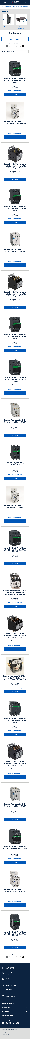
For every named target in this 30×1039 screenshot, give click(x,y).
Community (5, 1011)
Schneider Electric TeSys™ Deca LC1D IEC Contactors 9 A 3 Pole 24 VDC (15, 848)
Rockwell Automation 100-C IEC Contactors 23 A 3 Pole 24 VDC (15, 890)
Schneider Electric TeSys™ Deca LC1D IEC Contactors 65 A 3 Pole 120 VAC (15, 934)
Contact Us (8, 974)
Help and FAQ (9, 991)
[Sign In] (25, 2)
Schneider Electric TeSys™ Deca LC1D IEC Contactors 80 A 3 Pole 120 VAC (15, 720)
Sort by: (3, 51)
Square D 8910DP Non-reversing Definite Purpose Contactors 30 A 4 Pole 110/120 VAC (15, 635)
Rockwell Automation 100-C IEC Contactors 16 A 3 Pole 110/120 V (15, 805)
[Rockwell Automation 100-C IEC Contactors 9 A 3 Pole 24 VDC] (15, 495)
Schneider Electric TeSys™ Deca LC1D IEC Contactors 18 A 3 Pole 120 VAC (15, 550)
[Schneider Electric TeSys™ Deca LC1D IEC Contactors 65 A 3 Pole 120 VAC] (15, 922)
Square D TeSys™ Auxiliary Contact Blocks (15, 464)
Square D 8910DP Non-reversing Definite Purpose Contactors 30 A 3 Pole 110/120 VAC (15, 294)
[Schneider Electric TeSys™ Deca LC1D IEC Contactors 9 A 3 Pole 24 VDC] (15, 836)
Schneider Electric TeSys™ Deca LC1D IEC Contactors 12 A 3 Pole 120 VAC (15, 379)
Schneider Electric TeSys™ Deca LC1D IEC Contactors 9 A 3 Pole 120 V (15, 80)
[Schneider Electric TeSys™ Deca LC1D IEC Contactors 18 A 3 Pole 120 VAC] (15, 538)
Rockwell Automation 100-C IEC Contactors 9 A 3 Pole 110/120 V (15, 122)
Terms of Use (5, 1034)
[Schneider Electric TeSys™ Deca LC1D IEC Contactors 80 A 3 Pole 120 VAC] (15, 708)
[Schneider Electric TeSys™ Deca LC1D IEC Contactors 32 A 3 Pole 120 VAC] (15, 196)
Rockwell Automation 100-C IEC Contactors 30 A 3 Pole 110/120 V (15, 421)
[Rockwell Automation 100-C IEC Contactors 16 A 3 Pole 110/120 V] (15, 794)
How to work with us (8, 1003)
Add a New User (10, 979)
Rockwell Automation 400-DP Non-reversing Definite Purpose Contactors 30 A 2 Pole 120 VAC (15, 678)
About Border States (8, 1015)
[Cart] (28, 2)
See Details (15, 94)
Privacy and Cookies (7, 1032)
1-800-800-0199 (10, 968)
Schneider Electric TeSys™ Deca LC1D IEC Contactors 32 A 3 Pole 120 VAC (15, 208)
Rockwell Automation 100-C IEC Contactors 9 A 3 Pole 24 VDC (15, 506)
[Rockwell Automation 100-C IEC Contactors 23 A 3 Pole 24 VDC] (15, 879)
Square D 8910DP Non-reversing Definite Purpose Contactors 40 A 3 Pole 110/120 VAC (15, 763)
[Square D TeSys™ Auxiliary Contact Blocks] (15, 452)
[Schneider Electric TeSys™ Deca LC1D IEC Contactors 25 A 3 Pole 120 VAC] (15, 324)
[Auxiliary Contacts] (8, 19)
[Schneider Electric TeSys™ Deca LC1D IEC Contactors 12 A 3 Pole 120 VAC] (15, 367)
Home (2, 6)
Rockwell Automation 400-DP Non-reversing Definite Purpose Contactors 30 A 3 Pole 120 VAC (15, 592)
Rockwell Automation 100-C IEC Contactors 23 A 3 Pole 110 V (15, 250)
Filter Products (15, 39)
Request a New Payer (11, 985)
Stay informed (6, 1007)
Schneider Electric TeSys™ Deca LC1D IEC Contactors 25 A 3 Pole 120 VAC (15, 336)
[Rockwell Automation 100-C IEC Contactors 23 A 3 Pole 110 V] (15, 239)
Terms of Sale (5, 1037)
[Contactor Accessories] (21, 19)
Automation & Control (10, 6)
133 (20, 46)
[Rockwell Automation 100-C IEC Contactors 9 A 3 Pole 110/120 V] (15, 111)
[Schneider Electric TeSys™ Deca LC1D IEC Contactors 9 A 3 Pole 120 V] (15, 68)
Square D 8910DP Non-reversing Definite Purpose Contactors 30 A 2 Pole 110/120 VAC (15, 166)
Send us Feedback (10, 996)
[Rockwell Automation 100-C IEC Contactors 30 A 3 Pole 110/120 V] (15, 410)
